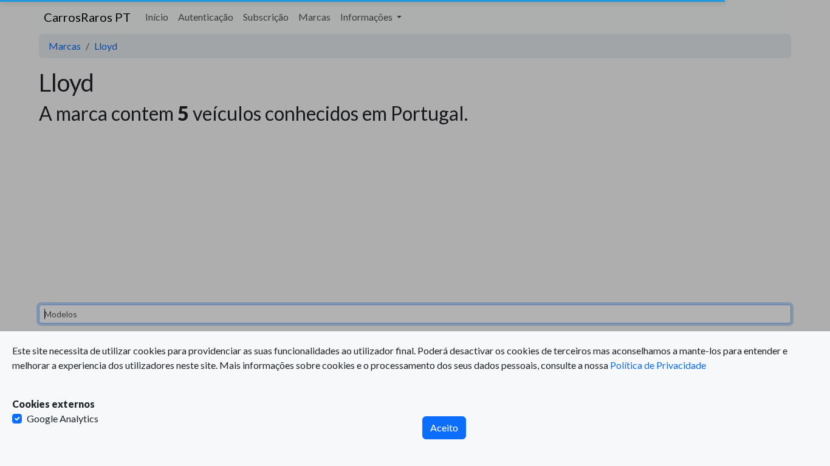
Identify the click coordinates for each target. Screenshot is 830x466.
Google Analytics (62, 418)
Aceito (444, 427)
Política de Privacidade (658, 365)
